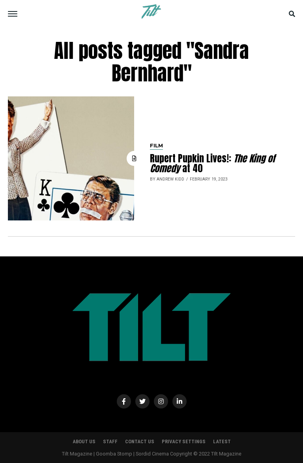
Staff (110, 441)
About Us (84, 441)
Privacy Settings (184, 441)
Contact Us (139, 441)
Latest (222, 441)
